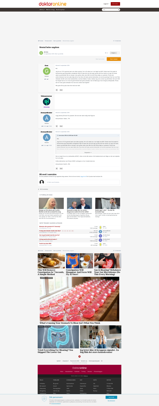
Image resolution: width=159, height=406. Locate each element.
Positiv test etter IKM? (45, 243)
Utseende (65, 361)
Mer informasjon (111, 400)
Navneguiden (56, 388)
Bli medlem (115, 3)
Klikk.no (86, 376)
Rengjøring (43, 390)
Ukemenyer (83, 383)
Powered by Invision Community (79, 362)
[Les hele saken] (51, 203)
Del (107, 53)
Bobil (108, 393)
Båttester (109, 390)
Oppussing (43, 388)
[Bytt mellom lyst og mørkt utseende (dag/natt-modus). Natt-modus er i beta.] (101, 361)
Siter (61, 90)
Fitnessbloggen (98, 371)
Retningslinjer (61, 9)
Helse (61, 371)
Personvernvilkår (74, 361)
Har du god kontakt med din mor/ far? (49, 235)
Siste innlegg (51, 9)
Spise (81, 388)
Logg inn (106, 3)
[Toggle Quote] (57, 135)
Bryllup (95, 390)
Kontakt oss (84, 361)
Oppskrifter (83, 386)
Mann (94, 388)
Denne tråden (112, 9)
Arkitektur (42, 383)
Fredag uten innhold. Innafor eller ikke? (50, 230)
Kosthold (77, 371)
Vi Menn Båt (110, 388)
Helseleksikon (69, 371)
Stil (94, 383)
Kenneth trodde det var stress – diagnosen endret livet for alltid (77, 211)
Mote (95, 380)
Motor (109, 380)
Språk (58, 361)
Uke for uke (56, 390)
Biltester (109, 386)
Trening (83, 371)
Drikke (81, 390)
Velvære (89, 371)
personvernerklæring (56, 403)
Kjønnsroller (69, 386)
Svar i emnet (114, 59)
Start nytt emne (100, 59)
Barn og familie (59, 53)
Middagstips (83, 393)
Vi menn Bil (110, 383)
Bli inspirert (43, 386)
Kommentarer (70, 383)
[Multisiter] (57, 90)
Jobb (67, 388)
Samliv (68, 390)
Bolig (41, 380)
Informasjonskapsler (94, 361)
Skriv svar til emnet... (54, 182)
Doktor (79, 368)
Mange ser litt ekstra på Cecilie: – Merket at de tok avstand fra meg (50, 211)
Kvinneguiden (70, 380)
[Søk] (118, 9)
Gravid (55, 386)
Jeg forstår (111, 397)
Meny (42, 9)
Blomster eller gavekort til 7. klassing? (49, 226)
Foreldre (56, 380)
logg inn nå (84, 176)
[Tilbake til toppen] (79, 356)
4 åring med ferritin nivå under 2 (48, 239)
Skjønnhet (96, 386)
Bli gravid (55, 383)
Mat (81, 380)
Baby (54, 393)
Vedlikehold (43, 393)
